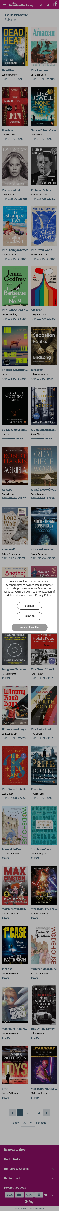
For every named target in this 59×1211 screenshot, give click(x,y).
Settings (29, 605)
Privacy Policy (43, 595)
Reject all (29, 615)
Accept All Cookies (29, 627)
